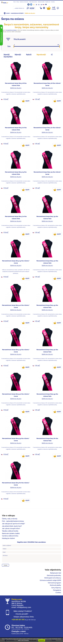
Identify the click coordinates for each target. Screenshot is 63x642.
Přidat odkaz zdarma (33, 1)
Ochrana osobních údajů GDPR (50, 580)
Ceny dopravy (56, 588)
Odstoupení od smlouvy (52, 578)
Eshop (17, 1)
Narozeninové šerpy (17, 13)
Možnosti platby (55, 585)
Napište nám (47, 1)
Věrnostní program (54, 583)
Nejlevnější (18, 54)
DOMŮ (8, 13)
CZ (34, 4)
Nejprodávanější (41, 54)
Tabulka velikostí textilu (10, 531)
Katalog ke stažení (8, 538)
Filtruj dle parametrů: (20, 39)
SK (36, 4)
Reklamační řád (55, 573)
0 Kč (54, 8)
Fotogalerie (57, 590)
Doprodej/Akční (8, 57)
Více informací (32, 640)
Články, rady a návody (9, 519)
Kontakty (53, 1)
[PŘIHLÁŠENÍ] (41, 8)
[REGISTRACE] (44, 8)
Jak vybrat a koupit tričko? (11, 528)
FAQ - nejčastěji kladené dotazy (13, 521)
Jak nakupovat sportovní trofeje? (13, 523)
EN (41, 4)
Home (14, 1)
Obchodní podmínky (54, 575)
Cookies (58, 592)
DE (38, 4)
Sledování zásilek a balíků (11, 533)
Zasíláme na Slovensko (24, 1)
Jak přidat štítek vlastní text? (12, 526)
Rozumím (41, 640)
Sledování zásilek (41, 1)
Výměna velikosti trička (10, 536)
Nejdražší (29, 54)
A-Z (52, 54)
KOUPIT (27, 101)
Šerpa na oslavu (30, 13)
